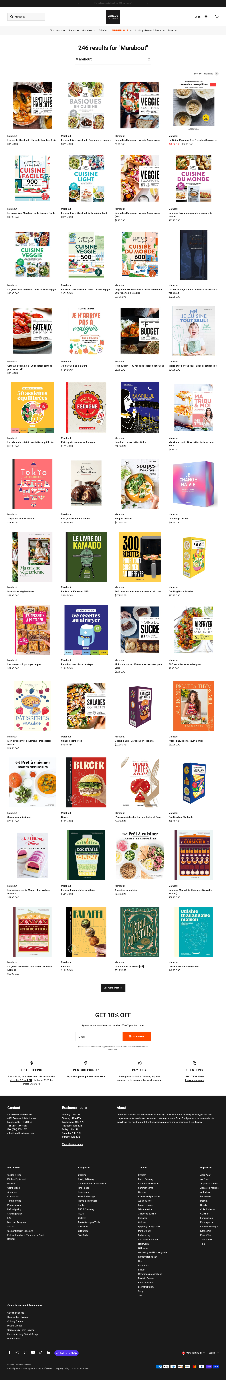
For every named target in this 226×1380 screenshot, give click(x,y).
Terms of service (45, 1368)
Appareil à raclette (209, 1187)
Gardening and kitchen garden (153, 1252)
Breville (203, 1205)
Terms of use (14, 1200)
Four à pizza (206, 1222)
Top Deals (83, 1235)
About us (12, 1192)
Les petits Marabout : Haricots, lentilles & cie (31, 140)
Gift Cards (83, 1231)
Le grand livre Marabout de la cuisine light (84, 213)
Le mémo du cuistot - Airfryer (77, 664)
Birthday (142, 1175)
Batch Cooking (145, 1179)
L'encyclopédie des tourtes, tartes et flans (138, 817)
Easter (141, 1269)
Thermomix (206, 1239)
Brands (72, 30)
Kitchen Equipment (16, 1179)
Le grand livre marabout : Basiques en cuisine (86, 140)
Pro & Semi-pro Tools (89, 1222)
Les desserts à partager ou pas (24, 664)
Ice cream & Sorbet (148, 1239)
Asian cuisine (145, 1200)
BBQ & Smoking (86, 1209)
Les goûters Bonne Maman (75, 518)
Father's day (144, 1235)
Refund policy (14, 1209)
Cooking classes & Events (148, 30)
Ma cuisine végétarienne (20, 591)
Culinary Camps (15, 1321)
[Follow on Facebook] (9, 1352)
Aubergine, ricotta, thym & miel (186, 740)
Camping (142, 1192)
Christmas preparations (150, 1274)
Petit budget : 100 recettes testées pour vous (139, 365)
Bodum (204, 1200)
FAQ (9, 1218)
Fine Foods (83, 1187)
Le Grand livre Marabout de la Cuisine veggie (85, 289)
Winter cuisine (145, 1209)
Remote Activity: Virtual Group (22, 1334)
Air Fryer (204, 1179)
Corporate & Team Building (20, 1330)
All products (56, 30)
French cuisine (145, 1205)
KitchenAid (205, 1231)
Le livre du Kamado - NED (75, 591)
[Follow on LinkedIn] (49, 1352)
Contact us (13, 1196)
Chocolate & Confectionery (92, 1183)
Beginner (142, 1218)
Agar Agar (205, 1175)
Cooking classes (15, 1312)
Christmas (143, 1265)
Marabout (12, 136)
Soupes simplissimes (18, 817)
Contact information (81, 1368)
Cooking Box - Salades (181, 591)
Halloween (143, 1243)
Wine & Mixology (86, 1196)
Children (82, 1218)
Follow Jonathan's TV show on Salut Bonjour (25, 1237)
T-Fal (202, 1243)
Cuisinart (204, 1213)
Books (81, 1205)
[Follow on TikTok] (41, 1352)
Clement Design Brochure (20, 1231)
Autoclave (205, 1192)
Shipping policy (14, 1213)
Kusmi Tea (205, 1235)
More (170, 30)
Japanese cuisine (147, 1213)
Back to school (145, 1282)
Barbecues (205, 1196)
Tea (140, 1295)
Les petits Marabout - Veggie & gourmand (137, 140)
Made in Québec (146, 1278)
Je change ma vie (178, 518)
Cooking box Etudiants (181, 817)
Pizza (81, 1213)
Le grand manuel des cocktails (78, 890)
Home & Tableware (87, 1200)
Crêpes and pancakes (149, 1196)
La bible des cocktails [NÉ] (129, 966)
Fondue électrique (209, 1226)
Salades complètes (71, 740)
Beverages (83, 1192)
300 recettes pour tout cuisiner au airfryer (138, 591)
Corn (140, 1261)
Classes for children (17, 1317)
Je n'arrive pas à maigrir (74, 365)
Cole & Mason (207, 1209)
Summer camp (145, 1187)
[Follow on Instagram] (17, 1352)
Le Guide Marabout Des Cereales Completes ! (193, 140)
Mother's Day (144, 1231)
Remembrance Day (147, 1256)
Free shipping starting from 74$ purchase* (113, 4)
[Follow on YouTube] (33, 1352)
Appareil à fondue (209, 1183)
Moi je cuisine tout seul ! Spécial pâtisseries (193, 365)
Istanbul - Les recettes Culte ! (131, 442)
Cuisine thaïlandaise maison (184, 966)
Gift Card (103, 30)
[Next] (147, 3)
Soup (140, 1291)
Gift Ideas (87, 30)
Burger (65, 817)
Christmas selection (148, 1183)
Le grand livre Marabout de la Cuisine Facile (31, 213)
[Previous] (78, 3)
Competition (13, 1187)
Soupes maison (123, 518)
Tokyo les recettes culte (20, 518)
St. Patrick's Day (146, 1287)
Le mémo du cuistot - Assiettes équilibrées (30, 442)
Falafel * (65, 966)
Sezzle (10, 1226)
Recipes (11, 1183)
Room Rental (13, 1338)
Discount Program (16, 1222)
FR (190, 16)
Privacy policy (14, 1205)
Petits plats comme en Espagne (78, 442)
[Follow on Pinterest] (25, 1352)
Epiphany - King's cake (149, 1226)
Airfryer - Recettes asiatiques (185, 664)
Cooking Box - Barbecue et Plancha (134, 740)
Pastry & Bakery (86, 1179)
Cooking (82, 1175)
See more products (113, 988)
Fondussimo (206, 1218)
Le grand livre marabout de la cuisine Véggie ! (32, 289)
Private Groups (14, 1325)
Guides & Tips (14, 1175)
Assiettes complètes (126, 890)
